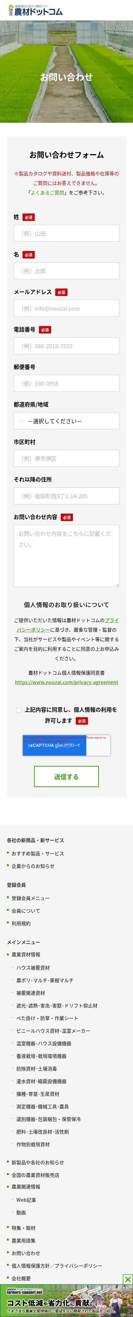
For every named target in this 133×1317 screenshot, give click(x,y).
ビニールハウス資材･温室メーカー (53, 1030)
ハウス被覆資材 (33, 967)
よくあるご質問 (47, 192)
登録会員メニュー (31, 897)
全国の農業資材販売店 (35, 1174)
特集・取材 (23, 1227)
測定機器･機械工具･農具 (42, 1106)
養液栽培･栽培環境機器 (41, 1055)
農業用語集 (23, 1240)
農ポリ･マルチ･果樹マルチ (45, 980)
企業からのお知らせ (33, 865)
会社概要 (21, 1278)
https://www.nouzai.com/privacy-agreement (66, 682)
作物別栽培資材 (33, 1144)
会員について (26, 910)
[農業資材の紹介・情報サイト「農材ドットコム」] (35, 10)
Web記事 (26, 1199)
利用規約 (21, 923)
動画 (21, 1212)
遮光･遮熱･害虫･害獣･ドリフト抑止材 (57, 1005)
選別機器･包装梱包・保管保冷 (48, 1118)
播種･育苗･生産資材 (37, 1093)
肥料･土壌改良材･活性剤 (42, 1131)
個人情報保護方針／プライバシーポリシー (57, 1265)
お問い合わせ (26, 1252)
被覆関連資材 (30, 992)
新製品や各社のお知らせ (38, 1162)
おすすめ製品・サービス (38, 853)
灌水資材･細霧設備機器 (41, 1081)
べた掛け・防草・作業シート (47, 1018)
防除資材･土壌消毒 (36, 1068)
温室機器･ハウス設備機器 (43, 1043)
